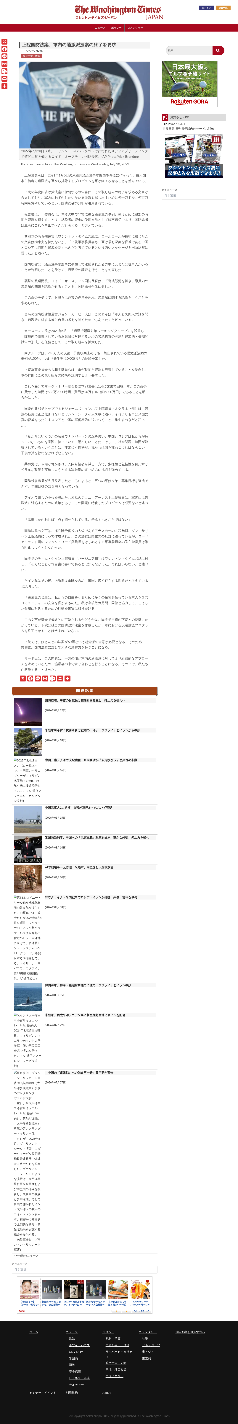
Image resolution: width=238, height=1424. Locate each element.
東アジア (148, 1351)
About (106, 1392)
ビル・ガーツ (151, 1345)
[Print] (4, 78)
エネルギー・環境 (117, 1345)
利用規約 (72, 1392)
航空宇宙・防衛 (31, 56)
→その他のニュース (25, 1255)
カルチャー (76, 1384)
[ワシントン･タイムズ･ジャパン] (100, 11)
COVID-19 (76, 1351)
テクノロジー (114, 1376)
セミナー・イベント (42, 1392)
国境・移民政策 (116, 1369)
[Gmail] (4, 64)
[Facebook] (4, 49)
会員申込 (223, 8)
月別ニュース (20, 1264)
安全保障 (75, 1371)
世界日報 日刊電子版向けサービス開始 (188, 128)
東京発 (146, 1358)
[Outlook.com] (4, 71)
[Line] (4, 56)
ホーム (33, 1332)
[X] (4, 41)
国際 (72, 1364)
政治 (72, 1338)
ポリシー (116, 27)
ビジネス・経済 (79, 1378)
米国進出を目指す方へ (190, 1332)
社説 (145, 1338)
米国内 (73, 1358)
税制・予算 (113, 1338)
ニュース (100, 27)
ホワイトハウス (79, 1345)
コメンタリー (135, 27)
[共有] (4, 86)
